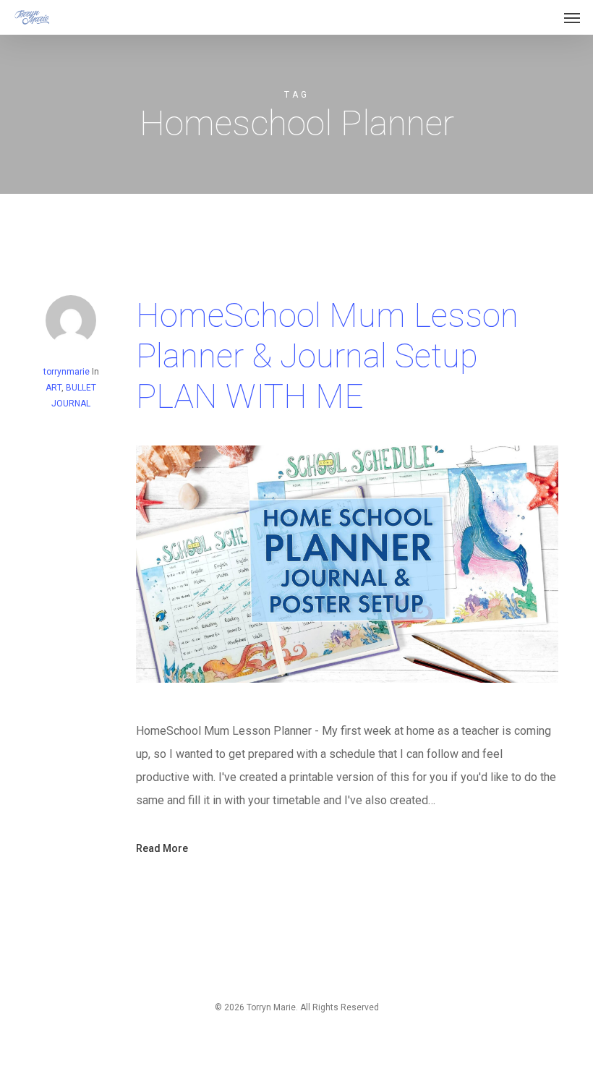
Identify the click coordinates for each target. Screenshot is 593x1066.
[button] (572, 17)
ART (53, 388)
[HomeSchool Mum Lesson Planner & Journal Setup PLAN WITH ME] (347, 708)
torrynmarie (66, 372)
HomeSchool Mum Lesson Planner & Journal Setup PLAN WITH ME (327, 356)
